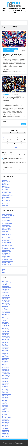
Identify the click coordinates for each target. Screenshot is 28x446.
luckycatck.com (6, 225)
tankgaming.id (5, 420)
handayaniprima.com (7, 222)
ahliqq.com (4, 183)
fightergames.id (5, 387)
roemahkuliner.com (6, 218)
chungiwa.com (5, 240)
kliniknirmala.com (6, 250)
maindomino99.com (7, 192)
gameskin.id (5, 395)
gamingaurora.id (6, 326)
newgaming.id (5, 330)
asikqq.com (4, 180)
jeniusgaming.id (5, 292)
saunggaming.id (6, 294)
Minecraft (16, 49)
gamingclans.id (5, 366)
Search (4, 121)
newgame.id (5, 353)
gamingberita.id (5, 328)
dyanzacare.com (6, 262)
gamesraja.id (5, 298)
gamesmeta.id (5, 376)
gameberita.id (5, 350)
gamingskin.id (5, 364)
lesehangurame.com (7, 214)
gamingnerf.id (5, 362)
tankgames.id (5, 392)
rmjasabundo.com (6, 236)
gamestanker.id (5, 422)
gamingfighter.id (6, 375)
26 (3, 143)
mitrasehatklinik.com (7, 245)
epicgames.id (5, 391)
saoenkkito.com (6, 220)
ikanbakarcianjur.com (7, 242)
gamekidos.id (5, 423)
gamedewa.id (5, 319)
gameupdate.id (5, 348)
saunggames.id (5, 308)
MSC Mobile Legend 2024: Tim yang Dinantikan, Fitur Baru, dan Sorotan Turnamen (14, 99)
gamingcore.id (5, 428)
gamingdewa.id (5, 286)
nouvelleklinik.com (6, 251)
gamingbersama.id (6, 287)
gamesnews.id (5, 340)
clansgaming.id (5, 367)
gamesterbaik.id (6, 304)
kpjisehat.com (5, 243)
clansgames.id (5, 383)
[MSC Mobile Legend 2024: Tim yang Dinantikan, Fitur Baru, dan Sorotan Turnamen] (14, 84)
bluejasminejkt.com (6, 229)
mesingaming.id (5, 433)
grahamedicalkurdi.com (7, 261)
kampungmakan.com (7, 223)
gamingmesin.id (5, 425)
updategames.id (6, 344)
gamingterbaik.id (6, 290)
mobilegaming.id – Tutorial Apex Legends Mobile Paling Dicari (14, 10)
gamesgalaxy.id (5, 334)
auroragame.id (5, 351)
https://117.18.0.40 (6, 200)
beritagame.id (5, 358)
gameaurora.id (5, 345)
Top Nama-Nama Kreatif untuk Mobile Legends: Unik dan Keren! (13, 55)
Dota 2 (4, 49)
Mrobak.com (5, 231)
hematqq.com (5, 202)
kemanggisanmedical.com (8, 248)
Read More (5, 71)
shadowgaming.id (6, 295)
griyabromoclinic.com (7, 264)
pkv (3, 270)
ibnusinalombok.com (7, 259)
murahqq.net (5, 189)
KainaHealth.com (6, 253)
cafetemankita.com (6, 234)
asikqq (3, 269)
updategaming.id (6, 336)
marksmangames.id (6, 394)
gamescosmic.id (6, 337)
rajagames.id (5, 315)
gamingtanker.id (6, 373)
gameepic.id (5, 406)
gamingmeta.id (5, 370)
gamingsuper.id (5, 434)
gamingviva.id (5, 436)
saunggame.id (5, 323)
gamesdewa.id (5, 301)
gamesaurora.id (5, 333)
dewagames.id (5, 306)
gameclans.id (5, 398)
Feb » (16, 147)
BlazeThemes (20, 443)
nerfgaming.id (5, 372)
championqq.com (6, 198)
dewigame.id (5, 322)
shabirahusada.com (6, 254)
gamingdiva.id (5, 431)
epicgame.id (5, 412)
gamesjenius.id (5, 303)
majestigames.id (6, 311)
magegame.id (5, 414)
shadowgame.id (6, 325)
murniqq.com (5, 203)
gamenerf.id (5, 397)
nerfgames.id (5, 384)
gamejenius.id (5, 320)
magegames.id (5, 389)
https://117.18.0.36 (6, 181)
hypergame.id (5, 416)
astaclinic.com (5, 258)
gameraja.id (4, 317)
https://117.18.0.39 (6, 184)
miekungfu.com (5, 232)
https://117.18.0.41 (6, 191)
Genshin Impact (10, 49)
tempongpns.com (6, 217)
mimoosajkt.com (6, 237)
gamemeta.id (5, 400)
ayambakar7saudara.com (8, 215)
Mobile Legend (6, 94)
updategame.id (5, 356)
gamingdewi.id (5, 284)
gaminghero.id (5, 427)
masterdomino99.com (7, 195)
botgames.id (5, 386)
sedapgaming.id (6, 300)
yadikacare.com (6, 256)
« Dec (12, 147)
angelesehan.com (6, 228)
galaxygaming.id (6, 331)
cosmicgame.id (5, 355)
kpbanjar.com (5, 247)
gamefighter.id (5, 402)
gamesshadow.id (6, 297)
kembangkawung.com (7, 239)
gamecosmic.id (5, 347)
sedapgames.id (5, 309)
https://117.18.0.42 (6, 187)
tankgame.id (5, 419)
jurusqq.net (4, 186)
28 (10, 143)
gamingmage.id (5, 369)
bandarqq (4, 272)
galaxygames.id (5, 342)
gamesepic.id (5, 381)
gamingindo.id (5, 430)
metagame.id (5, 409)
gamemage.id (5, 405)
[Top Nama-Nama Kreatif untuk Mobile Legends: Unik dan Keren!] (14, 39)
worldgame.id (5, 359)
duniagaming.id (5, 289)
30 (17, 143)
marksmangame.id (6, 417)
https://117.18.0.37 (6, 197)
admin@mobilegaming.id (14, 71)
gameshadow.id (5, 314)
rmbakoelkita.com (6, 226)
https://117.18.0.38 (6, 194)
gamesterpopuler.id (6, 283)
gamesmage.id (5, 380)
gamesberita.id (5, 339)
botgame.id (4, 408)
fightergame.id (5, 411)
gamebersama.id (6, 312)
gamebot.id (4, 403)
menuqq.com (5, 205)
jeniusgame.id (5, 361)
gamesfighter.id (5, 378)
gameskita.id (5, 281)
